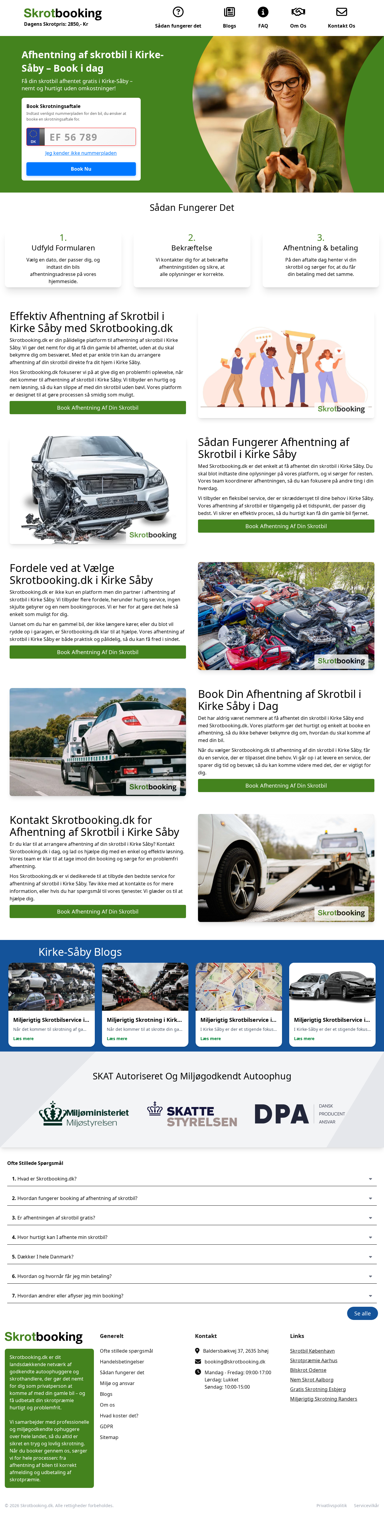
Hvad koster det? (119, 1415)
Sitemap (109, 1437)
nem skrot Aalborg (312, 1379)
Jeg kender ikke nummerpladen (81, 153)
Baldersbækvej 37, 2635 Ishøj (235, 1351)
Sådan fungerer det (122, 1372)
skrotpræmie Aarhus (314, 1360)
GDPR (106, 1426)
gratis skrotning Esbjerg (318, 1389)
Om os (107, 1405)
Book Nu (81, 169)
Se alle (362, 1313)
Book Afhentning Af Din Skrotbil (98, 407)
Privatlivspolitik (331, 1505)
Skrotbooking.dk (36, 1505)
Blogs (106, 1394)
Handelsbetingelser (122, 1361)
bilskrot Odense (308, 1370)
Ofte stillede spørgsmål (126, 1351)
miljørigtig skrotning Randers (323, 1399)
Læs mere (23, 1038)
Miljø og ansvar (117, 1383)
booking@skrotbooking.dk (235, 1361)
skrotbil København (312, 1351)
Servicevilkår (366, 1505)
